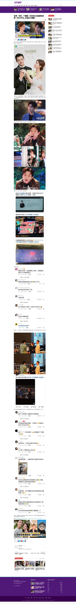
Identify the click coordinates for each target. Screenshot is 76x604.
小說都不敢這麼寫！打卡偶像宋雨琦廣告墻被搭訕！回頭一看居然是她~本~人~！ (33, 9)
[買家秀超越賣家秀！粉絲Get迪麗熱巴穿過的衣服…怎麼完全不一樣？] (32, 587)
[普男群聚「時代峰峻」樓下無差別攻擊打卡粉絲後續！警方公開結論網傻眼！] (32, 591)
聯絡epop (35, 5)
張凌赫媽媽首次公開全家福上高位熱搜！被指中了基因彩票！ (57, 38)
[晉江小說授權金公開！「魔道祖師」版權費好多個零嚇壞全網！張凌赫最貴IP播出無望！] (15, 9)
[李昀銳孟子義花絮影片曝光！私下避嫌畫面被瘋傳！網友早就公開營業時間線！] (52, 9)
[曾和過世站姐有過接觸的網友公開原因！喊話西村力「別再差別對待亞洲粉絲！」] (50, 23)
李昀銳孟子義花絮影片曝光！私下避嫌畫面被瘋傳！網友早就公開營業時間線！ (58, 9)
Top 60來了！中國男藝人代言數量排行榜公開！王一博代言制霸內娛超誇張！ (40, 583)
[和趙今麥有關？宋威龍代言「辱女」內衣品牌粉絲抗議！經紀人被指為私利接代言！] (40, 9)
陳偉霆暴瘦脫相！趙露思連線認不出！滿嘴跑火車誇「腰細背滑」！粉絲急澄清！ (29, 518)
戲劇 (19, 5)
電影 (26, 5)
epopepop (52, 600)
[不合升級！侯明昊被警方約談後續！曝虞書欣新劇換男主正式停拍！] (50, 42)
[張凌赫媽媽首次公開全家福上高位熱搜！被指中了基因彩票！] (50, 38)
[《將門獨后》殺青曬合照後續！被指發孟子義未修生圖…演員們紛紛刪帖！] (50, 35)
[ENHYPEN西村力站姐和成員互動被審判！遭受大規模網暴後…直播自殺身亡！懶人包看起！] (50, 19)
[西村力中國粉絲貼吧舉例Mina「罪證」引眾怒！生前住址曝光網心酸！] (50, 48)
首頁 (15, 5)
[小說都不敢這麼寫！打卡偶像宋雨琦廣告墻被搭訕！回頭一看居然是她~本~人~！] (28, 9)
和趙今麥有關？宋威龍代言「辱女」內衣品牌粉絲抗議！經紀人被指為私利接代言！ (45, 9)
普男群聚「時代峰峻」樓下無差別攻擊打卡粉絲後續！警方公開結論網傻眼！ (40, 591)
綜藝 (22, 5)
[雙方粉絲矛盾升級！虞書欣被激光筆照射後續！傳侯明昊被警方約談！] (50, 45)
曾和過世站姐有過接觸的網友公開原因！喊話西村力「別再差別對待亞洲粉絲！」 (57, 23)
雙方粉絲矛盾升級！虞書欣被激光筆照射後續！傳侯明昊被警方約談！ (57, 44)
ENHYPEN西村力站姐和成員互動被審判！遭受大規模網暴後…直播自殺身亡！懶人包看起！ (57, 19)
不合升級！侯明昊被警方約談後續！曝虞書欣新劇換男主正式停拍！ (57, 41)
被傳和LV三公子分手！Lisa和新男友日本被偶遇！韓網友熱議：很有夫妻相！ (57, 31)
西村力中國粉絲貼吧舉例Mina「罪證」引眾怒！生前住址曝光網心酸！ (57, 48)
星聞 (17, 5)
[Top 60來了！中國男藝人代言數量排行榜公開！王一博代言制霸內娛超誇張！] (32, 583)
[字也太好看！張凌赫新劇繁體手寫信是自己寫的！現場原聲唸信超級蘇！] (50, 52)
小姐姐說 (32, 5)
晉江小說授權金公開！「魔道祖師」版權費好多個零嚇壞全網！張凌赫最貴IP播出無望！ (21, 9)
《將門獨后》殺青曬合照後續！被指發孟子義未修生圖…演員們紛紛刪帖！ (57, 34)
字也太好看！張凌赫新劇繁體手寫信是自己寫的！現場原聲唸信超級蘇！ (57, 51)
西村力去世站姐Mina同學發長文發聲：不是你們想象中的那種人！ (56, 27)
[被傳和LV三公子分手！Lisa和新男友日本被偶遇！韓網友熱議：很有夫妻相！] (50, 31)
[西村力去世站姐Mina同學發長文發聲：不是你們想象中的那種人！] (50, 27)
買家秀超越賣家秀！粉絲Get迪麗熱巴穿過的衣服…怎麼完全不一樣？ (40, 587)
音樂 (24, 5)
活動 (29, 5)
